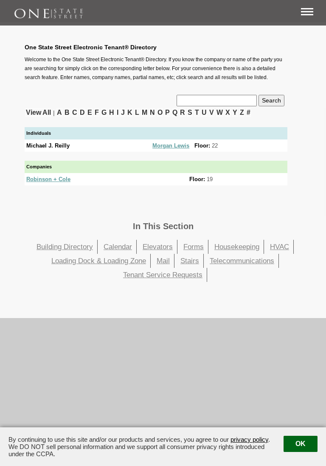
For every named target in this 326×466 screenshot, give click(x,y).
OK (300, 443)
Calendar (118, 247)
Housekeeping (236, 247)
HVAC (279, 247)
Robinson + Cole (48, 179)
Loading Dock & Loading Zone (98, 261)
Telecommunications (242, 261)
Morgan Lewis (170, 145)
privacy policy (249, 439)
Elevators (158, 247)
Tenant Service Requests (162, 275)
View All (38, 112)
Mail (163, 261)
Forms (193, 247)
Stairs (189, 261)
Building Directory (65, 247)
